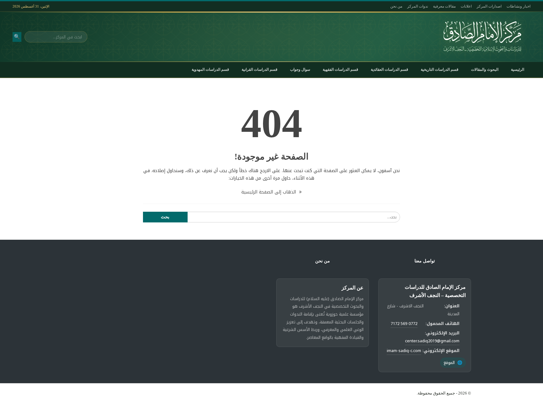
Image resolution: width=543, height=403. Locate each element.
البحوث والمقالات (484, 69)
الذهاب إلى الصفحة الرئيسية (269, 192)
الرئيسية (517, 69)
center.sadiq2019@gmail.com (432, 341)
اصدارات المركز (489, 6)
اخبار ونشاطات (518, 6)
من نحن (396, 6)
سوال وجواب (300, 69)
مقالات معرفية (444, 6)
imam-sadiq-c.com (404, 351)
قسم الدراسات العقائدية (389, 69)
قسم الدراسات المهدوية (210, 69)
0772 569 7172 (404, 323)
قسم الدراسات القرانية (259, 69)
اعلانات (466, 6)
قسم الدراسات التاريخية (439, 69)
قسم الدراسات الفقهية (340, 69)
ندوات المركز (417, 6)
